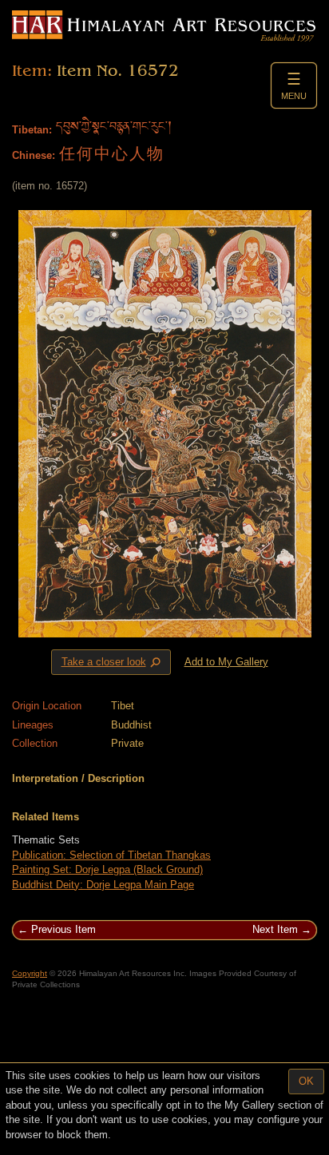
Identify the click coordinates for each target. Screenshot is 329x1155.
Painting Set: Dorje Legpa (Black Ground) (107, 869)
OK (306, 1081)
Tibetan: (32, 130)
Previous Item (63, 929)
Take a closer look (112, 662)
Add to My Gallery (226, 662)
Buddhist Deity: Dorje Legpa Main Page (103, 885)
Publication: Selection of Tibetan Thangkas (111, 855)
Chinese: (33, 155)
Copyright (29, 973)
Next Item (275, 929)
